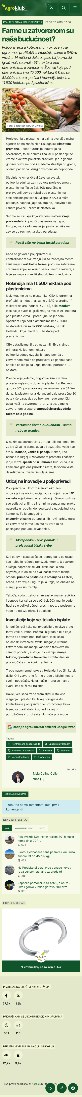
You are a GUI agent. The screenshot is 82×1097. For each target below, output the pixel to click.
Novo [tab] (42, 828)
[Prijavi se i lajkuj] (50, 1088)
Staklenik (65, 750)
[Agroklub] (14, 7)
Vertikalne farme (20, 757)
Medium (64, 306)
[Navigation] (75, 8)
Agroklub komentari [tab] (15, 794)
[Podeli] (62, 1088)
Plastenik (47, 750)
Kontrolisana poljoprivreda (25, 743)
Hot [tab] (7, 828)
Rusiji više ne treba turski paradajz (42, 243)
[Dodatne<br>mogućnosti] (73, 1088)
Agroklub (37, 1083)
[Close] (64, 8)
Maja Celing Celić (45, 773)
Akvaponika (43, 757)
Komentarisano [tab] (24, 828)
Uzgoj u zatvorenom (59, 743)
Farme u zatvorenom (22, 750)
